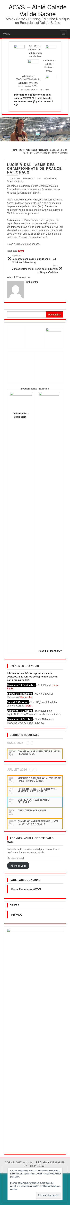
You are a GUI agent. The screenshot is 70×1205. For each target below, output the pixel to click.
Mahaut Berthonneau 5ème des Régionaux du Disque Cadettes (35, 269)
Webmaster (28, 178)
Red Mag (42, 969)
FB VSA (14, 905)
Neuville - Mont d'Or (50, 650)
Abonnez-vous (18, 865)
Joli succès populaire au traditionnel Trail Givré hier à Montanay (34, 259)
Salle (20, 181)
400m (21, 250)
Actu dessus (50, 178)
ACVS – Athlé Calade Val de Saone (38, 10)
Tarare (27, 705)
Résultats (12, 181)
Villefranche (25, 697)
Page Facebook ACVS (25, 880)
